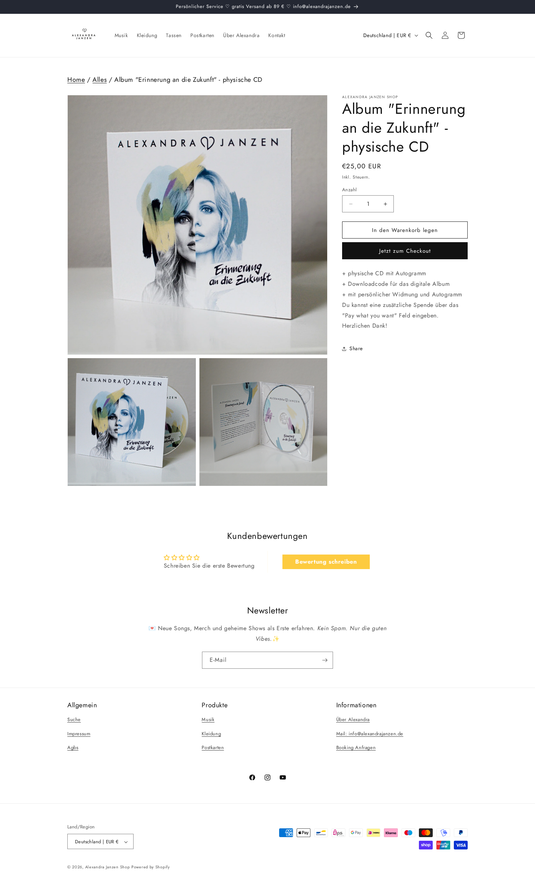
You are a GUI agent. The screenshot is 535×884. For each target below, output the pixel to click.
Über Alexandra (353, 719)
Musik (208, 719)
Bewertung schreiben (326, 561)
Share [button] (356, 348)
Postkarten (213, 747)
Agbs (72, 747)
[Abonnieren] (325, 660)
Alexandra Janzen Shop (107, 867)
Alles (99, 80)
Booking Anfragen (356, 747)
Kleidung (211, 733)
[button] (429, 35)
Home (76, 80)
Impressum (78, 733)
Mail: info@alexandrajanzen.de (369, 733)
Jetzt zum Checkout (405, 251)
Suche (74, 719)
